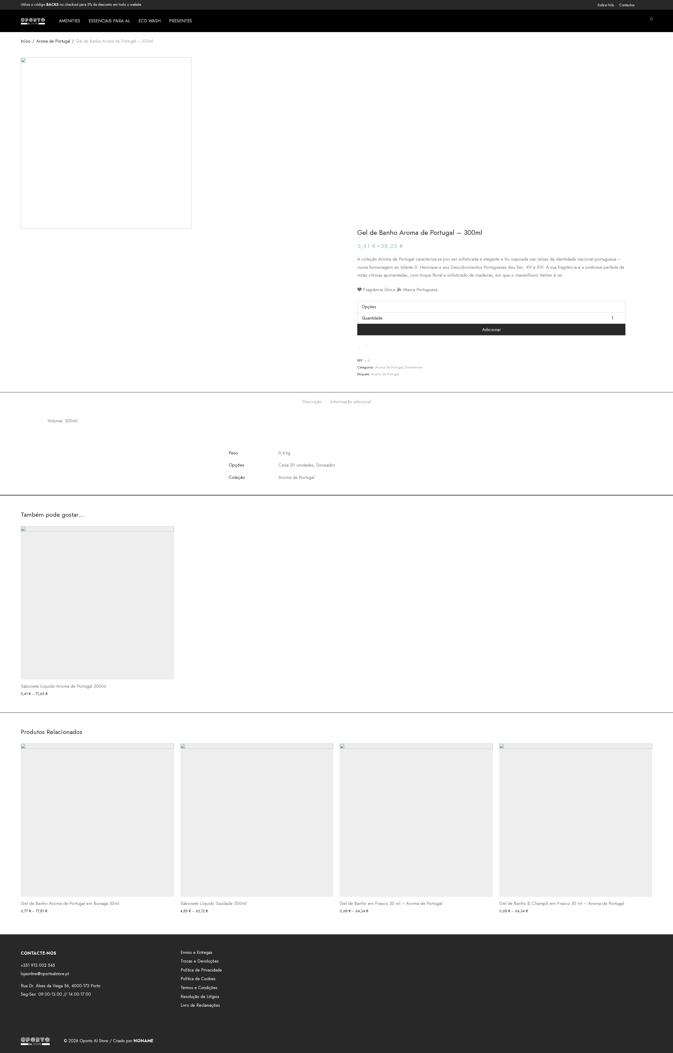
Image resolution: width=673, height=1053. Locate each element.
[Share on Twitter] (380, 345)
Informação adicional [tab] (350, 401)
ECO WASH (150, 21)
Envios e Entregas (196, 952)
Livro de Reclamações (200, 1005)
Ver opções (28, 693)
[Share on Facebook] (372, 345)
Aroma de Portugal (53, 41)
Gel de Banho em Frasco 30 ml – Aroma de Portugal (391, 903)
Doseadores (413, 367)
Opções (369, 307)
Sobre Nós (606, 5)
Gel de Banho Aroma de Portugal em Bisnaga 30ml (70, 903)
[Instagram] (650, 4)
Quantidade (372, 318)
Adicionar (491, 329)
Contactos (626, 5)
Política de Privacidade (201, 970)
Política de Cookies (198, 979)
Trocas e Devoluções (200, 961)
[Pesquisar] (612, 21)
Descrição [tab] (312, 401)
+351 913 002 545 (38, 965)
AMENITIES (69, 21)
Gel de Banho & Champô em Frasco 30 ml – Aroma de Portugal (561, 903)
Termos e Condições (199, 988)
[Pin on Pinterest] (387, 345)
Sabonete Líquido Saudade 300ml (213, 903)
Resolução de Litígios (200, 997)
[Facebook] (643, 4)
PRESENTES (180, 21)
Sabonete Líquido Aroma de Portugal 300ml (63, 686)
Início (25, 41)
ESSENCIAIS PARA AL (109, 21)
